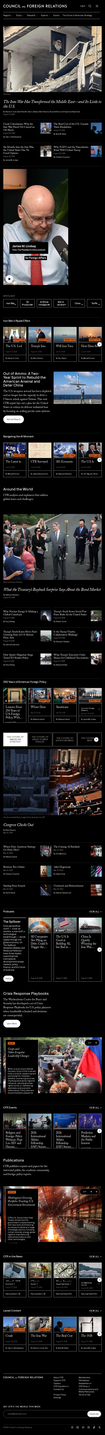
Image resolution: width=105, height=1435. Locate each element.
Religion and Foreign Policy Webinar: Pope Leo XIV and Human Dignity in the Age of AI (14, 1140)
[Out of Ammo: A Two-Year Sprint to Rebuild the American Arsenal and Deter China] (78, 388)
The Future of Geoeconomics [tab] (65, 739)
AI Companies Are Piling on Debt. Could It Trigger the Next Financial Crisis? (39, 942)
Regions (7, 15)
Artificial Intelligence (44, 303)
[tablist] (52, 740)
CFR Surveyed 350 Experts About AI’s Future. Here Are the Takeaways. (39, 467)
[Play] (9, 279)
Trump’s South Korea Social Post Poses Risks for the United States (70, 613)
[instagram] (88, 1427)
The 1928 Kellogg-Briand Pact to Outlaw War (90, 1341)
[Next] (99, 344)
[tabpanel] (52, 822)
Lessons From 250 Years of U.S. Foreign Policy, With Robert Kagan (14, 712)
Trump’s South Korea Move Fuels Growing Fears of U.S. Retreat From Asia (20, 635)
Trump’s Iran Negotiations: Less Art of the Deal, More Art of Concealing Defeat (40, 352)
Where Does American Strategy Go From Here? (38, 712)
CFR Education (60, 1386)
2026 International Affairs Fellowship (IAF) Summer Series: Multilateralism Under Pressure (40, 1140)
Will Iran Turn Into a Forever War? (64, 350)
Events (56, 15)
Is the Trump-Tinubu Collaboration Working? (66, 633)
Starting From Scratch (14, 886)
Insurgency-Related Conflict (18, 1051)
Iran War (10, 303)
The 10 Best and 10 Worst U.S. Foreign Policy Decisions (89, 712)
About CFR (58, 1377)
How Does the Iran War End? (89, 348)
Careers (57, 1383)
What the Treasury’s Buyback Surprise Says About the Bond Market (52, 590)
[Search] (90, 6)
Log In (82, 6)
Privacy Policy (60, 1394)
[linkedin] (77, 1427)
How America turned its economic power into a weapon (64, 1287)
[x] (99, 1427)
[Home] (35, 6)
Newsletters (84, 1383)
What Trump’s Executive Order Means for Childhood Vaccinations (71, 656)
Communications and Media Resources (88, 1390)
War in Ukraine (61, 303)
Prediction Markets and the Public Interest (88, 1138)
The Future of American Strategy (77, 15)
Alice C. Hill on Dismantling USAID (13, 1287)
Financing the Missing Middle (16, 1199)
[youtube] (83, 1427)
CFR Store (83, 1386)
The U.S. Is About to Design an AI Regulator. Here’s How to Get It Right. (89, 467)
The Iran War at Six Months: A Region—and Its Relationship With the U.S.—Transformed (40, 1341)
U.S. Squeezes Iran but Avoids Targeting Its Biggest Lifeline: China (90, 1287)
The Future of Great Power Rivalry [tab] (40, 739)
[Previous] (96, 1043)
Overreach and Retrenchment (68, 886)
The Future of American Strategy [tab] (15, 739)
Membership (84, 1377)
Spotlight (9, 296)
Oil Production (27, 303)
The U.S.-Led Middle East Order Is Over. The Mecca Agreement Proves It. (14, 352)
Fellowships (84, 1380)
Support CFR (59, 1380)
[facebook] (72, 1427)
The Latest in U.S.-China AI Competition (14, 465)
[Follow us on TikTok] (94, 1427)
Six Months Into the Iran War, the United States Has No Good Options (18, 150)
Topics (19, 15)
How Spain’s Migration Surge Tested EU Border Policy (18, 656)
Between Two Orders (14, 867)
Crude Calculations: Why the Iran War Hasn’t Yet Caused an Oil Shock (19, 127)
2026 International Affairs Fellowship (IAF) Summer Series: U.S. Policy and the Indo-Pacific (64, 1140)
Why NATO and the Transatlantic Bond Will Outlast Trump (71, 149)
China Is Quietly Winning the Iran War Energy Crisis (89, 942)
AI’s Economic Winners (64, 463)
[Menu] (97, 6)
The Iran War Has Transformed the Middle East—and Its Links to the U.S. (52, 104)
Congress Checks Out (18, 825)
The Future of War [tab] (89, 739)
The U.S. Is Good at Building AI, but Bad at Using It (63, 942)
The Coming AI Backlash (67, 847)
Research (31, 15)
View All (94, 911)
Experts (44, 15)
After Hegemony (62, 867)
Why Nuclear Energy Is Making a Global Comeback (20, 613)
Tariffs (94, 303)
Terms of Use (84, 1394)
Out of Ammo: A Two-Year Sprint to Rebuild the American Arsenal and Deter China (24, 379)
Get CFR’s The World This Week (22, 1407)
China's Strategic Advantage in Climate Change (38, 1287)
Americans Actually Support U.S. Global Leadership (63, 712)
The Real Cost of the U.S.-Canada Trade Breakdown (71, 125)
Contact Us (59, 1389)
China (78, 303)
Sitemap (57, 1397)
